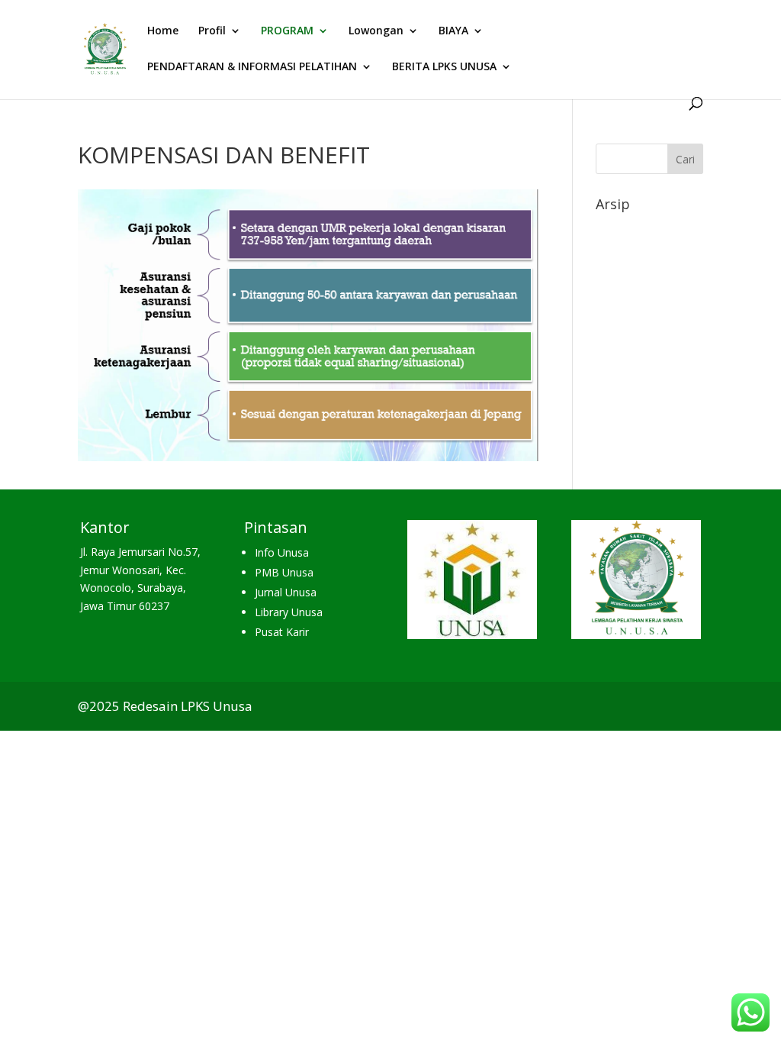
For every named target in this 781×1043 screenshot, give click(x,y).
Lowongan (376, 31)
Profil (212, 31)
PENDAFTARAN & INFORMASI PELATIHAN (252, 67)
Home (162, 31)
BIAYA (453, 31)
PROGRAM (287, 31)
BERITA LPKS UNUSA (444, 67)
